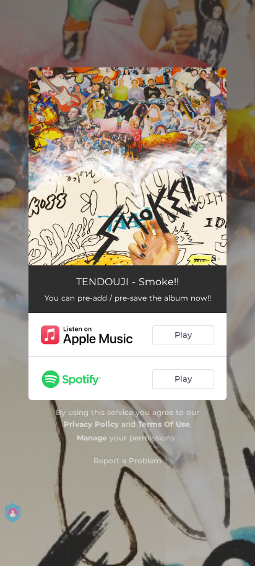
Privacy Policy (91, 424)
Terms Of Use (164, 424)
